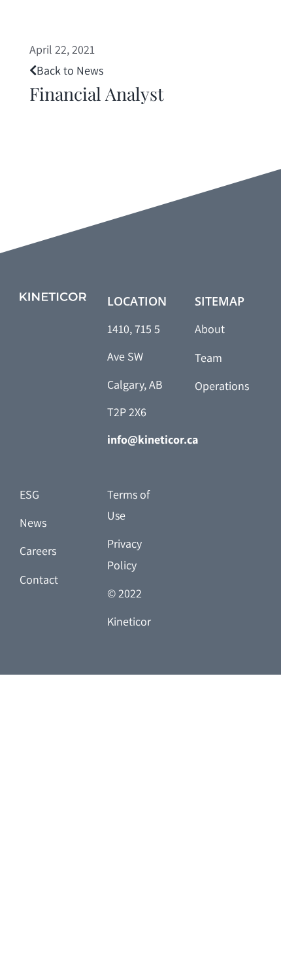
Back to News (70, 70)
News (33, 522)
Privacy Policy (124, 554)
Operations (222, 385)
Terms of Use (128, 505)
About (210, 328)
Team (208, 357)
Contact (39, 579)
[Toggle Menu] (251, 31)
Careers (38, 550)
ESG (29, 494)
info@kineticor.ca (152, 439)
